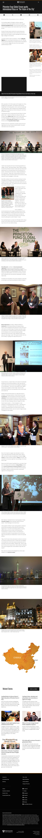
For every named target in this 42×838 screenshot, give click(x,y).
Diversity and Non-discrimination (6, 812)
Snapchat (26, 795)
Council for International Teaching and (13, 466)
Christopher (5, 521)
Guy (4, 396)
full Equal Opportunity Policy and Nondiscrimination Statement (15, 824)
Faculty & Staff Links (6, 795)
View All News (33, 689)
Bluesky (25, 801)
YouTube (25, 799)
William (10, 116)
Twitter (25, 790)
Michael (5, 324)
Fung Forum (11, 552)
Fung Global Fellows (13, 120)
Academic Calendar (6, 790)
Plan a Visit (25, 777)
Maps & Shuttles (26, 779)
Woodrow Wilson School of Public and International (12, 269)
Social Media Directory (28, 804)
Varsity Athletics (26, 781)
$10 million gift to (12, 119)
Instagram (26, 793)
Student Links (5, 793)
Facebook (26, 788)
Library (3, 788)
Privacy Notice (38, 834)
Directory (4, 781)
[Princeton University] (7, 831)
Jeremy (19, 464)
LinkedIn (25, 797)
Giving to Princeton (26, 783)
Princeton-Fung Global (7, 25)
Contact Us (4, 777)
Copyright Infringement (36, 833)
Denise (4, 266)
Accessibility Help (5, 779)
